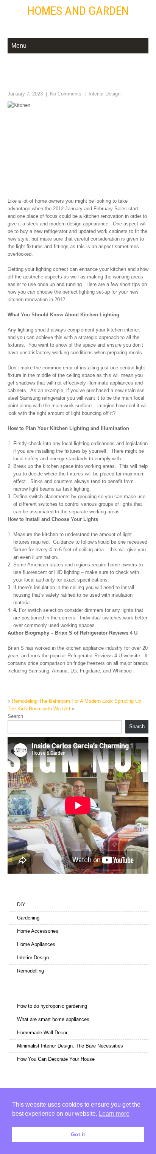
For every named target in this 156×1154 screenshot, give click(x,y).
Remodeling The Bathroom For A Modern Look (62, 701)
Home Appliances (36, 944)
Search (15, 716)
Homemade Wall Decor (42, 1032)
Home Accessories (37, 931)
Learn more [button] (114, 1113)
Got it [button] (78, 1134)
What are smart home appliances (53, 1019)
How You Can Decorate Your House (56, 1059)
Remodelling (30, 971)
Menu (19, 45)
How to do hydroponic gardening (52, 1006)
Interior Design (104, 94)
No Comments (65, 94)
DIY (21, 904)
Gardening (28, 918)
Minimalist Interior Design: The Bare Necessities (70, 1046)
